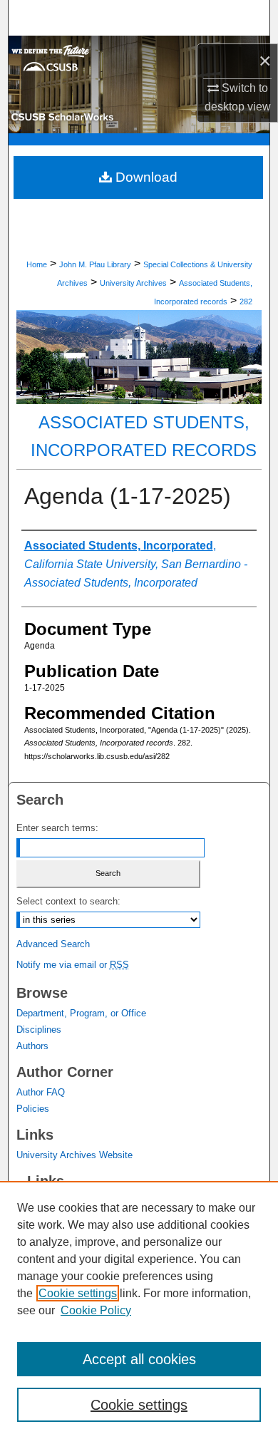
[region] (139, 1310)
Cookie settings (77, 1293)
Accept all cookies (139, 1359)
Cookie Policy (96, 1310)
